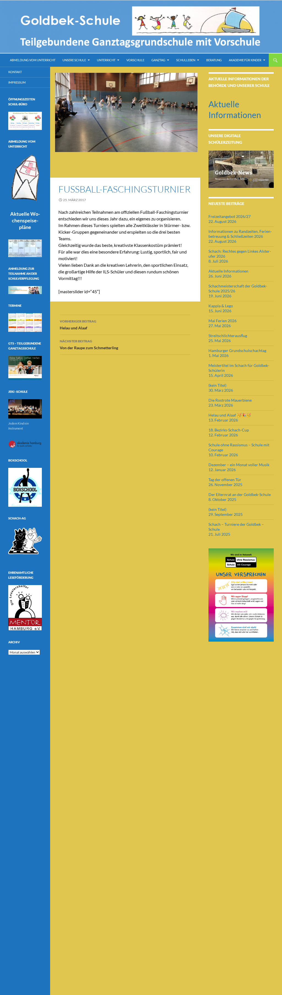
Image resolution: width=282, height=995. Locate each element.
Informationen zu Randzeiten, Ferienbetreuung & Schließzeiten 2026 (240, 234)
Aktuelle (25, 220)
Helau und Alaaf (78, 324)
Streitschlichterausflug (227, 335)
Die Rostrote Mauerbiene (230, 400)
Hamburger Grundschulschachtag (237, 350)
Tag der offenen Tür (224, 479)
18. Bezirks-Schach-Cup (228, 430)
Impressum (17, 82)
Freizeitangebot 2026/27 (229, 216)
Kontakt (15, 72)
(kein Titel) (217, 385)
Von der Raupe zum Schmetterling (89, 344)
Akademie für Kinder (245, 60)
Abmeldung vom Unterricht (32, 60)
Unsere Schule (74, 60)
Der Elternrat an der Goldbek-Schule (239, 494)
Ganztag (158, 60)
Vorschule (135, 60)
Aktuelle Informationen (228, 271)
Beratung (214, 60)
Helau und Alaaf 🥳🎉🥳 (229, 415)
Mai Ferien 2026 (222, 320)
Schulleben (185, 60)
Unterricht (106, 60)
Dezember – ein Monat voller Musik (238, 464)
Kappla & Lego (220, 305)
